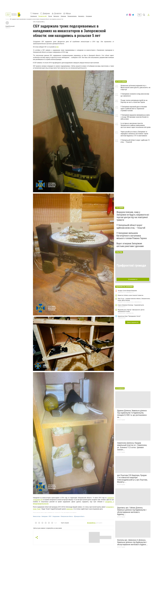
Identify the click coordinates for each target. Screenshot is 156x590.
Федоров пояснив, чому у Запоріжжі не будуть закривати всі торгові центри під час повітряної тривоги (133, 216)
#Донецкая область (79, 516)
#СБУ (50, 516)
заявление (69, 509)
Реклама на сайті (42, 16)
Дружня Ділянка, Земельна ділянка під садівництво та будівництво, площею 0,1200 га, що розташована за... (132, 413)
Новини (35, 13)
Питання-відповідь (72, 16)
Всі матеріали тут (132, 279)
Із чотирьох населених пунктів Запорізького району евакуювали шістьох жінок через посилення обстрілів (135, 125)
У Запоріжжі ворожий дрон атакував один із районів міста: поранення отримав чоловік (134, 109)
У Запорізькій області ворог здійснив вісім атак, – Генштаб (131, 226)
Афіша (68, 13)
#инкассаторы (37, 516)
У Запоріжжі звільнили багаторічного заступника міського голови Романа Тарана (132, 236)
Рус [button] (139, 15)
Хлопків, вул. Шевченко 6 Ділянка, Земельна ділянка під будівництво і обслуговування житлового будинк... (132, 542)
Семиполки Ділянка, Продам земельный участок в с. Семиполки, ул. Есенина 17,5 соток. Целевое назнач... (132, 446)
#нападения (45, 516)
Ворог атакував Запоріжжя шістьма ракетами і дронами (130, 244)
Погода (50, 16)
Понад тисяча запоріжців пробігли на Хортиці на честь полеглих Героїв (134, 101)
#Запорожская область (67, 516)
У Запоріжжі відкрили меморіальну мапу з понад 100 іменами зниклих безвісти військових (135, 117)
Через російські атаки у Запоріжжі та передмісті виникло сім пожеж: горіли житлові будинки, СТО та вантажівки (134, 134)
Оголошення (89, 16)
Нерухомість (81, 16)
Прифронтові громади (131, 265)
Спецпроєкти (33, 16)
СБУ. (57, 47)
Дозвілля (57, 13)
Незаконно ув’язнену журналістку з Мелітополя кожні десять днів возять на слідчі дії (135, 87)
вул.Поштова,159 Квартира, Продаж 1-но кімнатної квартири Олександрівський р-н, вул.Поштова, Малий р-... (132, 478)
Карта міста (56, 16)
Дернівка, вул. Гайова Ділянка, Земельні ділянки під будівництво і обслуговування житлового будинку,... (131, 511)
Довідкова (63, 16)
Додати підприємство (133, 322)
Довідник (46, 13)
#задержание (56, 516)
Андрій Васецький (10, 26)
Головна (7, 19)
